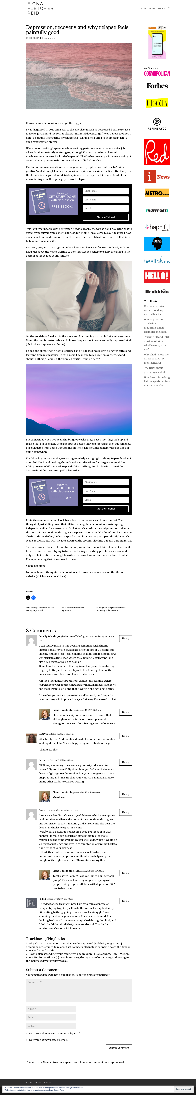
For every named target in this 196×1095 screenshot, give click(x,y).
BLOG (143, 8)
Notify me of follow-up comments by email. (55, 1033)
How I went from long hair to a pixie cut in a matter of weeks (157, 381)
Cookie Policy (59, 1090)
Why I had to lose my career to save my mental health (156, 358)
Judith (42, 898)
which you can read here (51, 576)
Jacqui (42, 760)
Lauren (43, 810)
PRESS (152, 8)
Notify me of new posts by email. (48, 1039)
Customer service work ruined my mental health (154, 310)
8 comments (48, 38)
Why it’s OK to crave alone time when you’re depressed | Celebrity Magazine (74, 943)
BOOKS (161, 8)
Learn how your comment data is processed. (99, 1062)
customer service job (112, 148)
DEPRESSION (32, 38)
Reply (125, 638)
